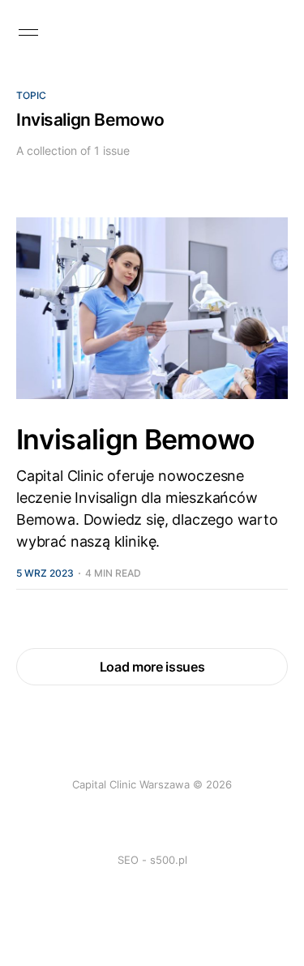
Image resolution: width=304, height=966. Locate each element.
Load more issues (152, 667)
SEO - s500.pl (152, 859)
